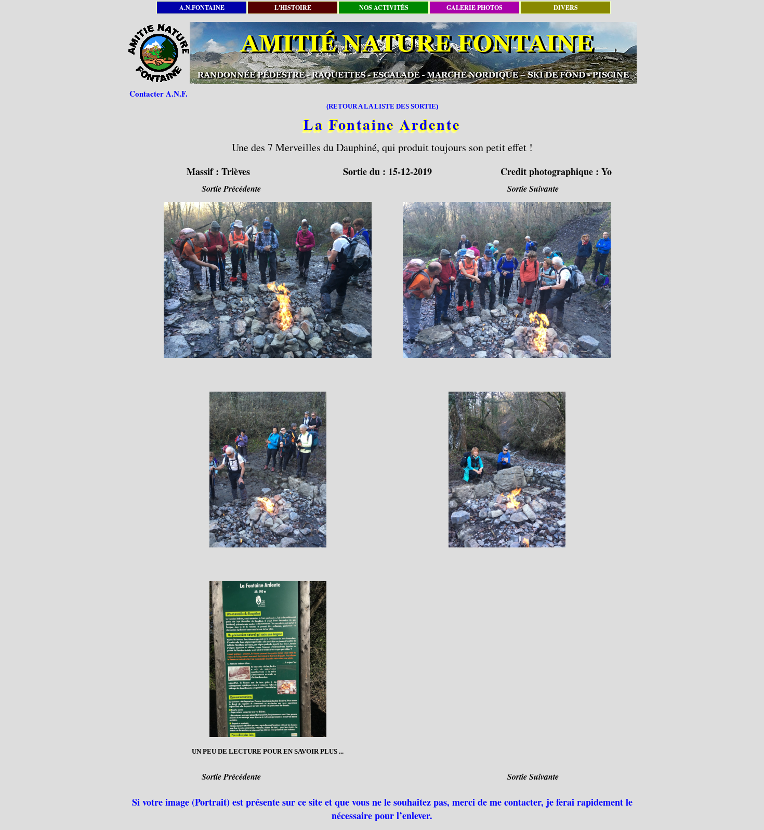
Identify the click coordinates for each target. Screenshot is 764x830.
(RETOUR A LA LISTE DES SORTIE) (382, 106)
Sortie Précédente (231, 188)
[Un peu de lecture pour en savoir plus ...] (267, 659)
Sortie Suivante (533, 188)
